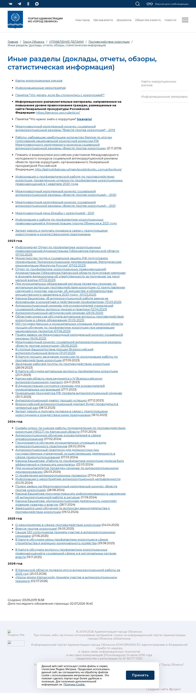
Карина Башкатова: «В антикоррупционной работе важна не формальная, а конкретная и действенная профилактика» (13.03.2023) (68, 300)
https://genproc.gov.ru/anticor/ (58, 112)
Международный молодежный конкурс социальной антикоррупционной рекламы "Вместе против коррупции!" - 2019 (65, 128)
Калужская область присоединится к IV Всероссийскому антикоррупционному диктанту (58, 380)
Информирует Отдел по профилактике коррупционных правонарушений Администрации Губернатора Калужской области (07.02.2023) (67, 250)
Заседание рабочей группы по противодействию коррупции (62, 364)
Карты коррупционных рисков (38, 80)
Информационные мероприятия (40, 88)
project (175, 689)
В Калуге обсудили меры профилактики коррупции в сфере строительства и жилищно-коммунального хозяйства (61, 541)
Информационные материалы (164, 96)
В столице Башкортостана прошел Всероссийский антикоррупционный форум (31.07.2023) (54, 351)
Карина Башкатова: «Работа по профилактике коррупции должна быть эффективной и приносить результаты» (69, 462)
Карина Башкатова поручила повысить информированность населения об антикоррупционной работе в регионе (70, 495)
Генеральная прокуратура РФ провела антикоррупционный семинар (68, 393)
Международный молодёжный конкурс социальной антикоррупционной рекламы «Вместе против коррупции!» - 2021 (65, 204)
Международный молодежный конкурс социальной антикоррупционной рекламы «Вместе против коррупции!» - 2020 (65, 193)
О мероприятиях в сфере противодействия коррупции (58, 525)
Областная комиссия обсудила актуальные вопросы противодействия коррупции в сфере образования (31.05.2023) (69, 318)
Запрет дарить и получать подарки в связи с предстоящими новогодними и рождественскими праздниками (61, 232)
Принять (140, 675)
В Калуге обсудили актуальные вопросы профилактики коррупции (66, 371)
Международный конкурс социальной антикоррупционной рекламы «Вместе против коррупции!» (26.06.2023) (68, 344)
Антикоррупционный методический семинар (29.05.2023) (59, 313)
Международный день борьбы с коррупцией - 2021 (54, 213)
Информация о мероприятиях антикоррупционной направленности (67, 479)
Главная (13, 42)
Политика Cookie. (74, 684)
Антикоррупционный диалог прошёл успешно (51, 400)
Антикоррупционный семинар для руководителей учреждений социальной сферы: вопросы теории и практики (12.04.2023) (64, 307)
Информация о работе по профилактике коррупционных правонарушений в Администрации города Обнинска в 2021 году (66, 221)
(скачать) (84, 119)
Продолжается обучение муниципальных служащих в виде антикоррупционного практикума (60, 444)
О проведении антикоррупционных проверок (51, 475)
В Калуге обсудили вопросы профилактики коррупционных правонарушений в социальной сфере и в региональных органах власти (65, 553)
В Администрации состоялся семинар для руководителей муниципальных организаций (60, 387)
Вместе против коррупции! (36, 528)
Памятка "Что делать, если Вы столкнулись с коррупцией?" (60, 95)
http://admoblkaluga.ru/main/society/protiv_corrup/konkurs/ (78, 169)
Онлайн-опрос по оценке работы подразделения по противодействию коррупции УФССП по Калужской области (70, 429)
